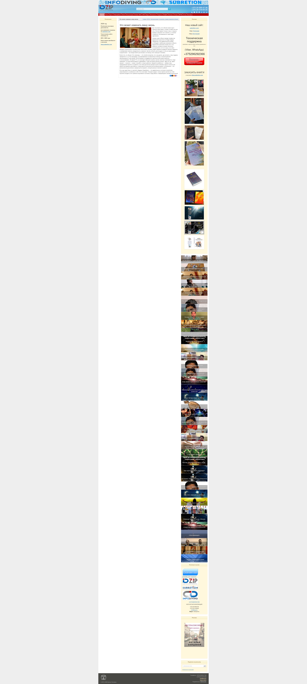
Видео (147, 14)
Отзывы (176, 14)
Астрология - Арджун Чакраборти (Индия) (168, 19)
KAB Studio (203, 681)
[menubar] (146, 14)
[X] (172, 75)
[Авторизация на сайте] (206, 12)
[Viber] (175, 75)
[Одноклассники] (174, 75)
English (165, 14)
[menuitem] (102, 14)
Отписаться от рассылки (188, 669)
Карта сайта (203, 680)
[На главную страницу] (191, 12)
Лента (106, 14)
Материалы (153, 14)
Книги (123, 14)
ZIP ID (180, 14)
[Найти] (169, 9)
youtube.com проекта (189, 577)
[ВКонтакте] (196, 12)
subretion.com (106, 31)
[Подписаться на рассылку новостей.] (204, 666)
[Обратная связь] (204, 12)
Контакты (189, 14)
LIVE (143, 14)
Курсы (111, 14)
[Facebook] (199, 12)
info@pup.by (194, 610)
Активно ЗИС (137, 14)
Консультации (129, 14)
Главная (102, 14)
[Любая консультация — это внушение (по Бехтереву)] (194, 329)
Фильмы (170, 14)
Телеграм (196, 31)
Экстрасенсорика (154, 19)
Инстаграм (196, 34)
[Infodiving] (107, 8)
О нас (184, 14)
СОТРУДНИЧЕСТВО (194, 602)
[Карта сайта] (201, 12)
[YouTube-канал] (194, 12)
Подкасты (159, 14)
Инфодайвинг (117, 14)
